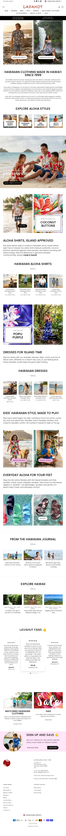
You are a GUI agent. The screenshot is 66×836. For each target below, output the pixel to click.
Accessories (22, 13)
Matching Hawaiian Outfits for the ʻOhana (12, 564)
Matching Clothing (51, 11)
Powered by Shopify (33, 826)
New (7, 11)
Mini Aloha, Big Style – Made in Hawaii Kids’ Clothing (53, 565)
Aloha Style (18, 724)
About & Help (36, 13)
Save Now (48, 720)
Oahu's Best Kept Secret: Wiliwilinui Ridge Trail (33, 612)
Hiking (5, 607)
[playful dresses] (17, 448)
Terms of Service (8, 805)
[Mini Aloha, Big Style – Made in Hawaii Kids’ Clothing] (53, 555)
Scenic (18, 607)
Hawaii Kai (27, 607)
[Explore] (17, 213)
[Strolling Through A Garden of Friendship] (12, 599)
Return (5, 797)
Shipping (5, 795)
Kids (28, 11)
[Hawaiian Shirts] (18, 42)
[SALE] (48, 700)
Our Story (6, 787)
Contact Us (6, 810)
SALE (46, 13)
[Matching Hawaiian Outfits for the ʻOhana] (12, 555)
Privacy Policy (7, 802)
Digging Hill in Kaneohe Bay (53, 612)
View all (33, 269)
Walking (12, 608)
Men (22, 11)
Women (14, 11)
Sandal (36, 11)
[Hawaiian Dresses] (48, 42)
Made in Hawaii (7, 792)
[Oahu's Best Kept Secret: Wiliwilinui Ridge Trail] (33, 599)
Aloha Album (7, 790)
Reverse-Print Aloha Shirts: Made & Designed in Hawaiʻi (33, 565)
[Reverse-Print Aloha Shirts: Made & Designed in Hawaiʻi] (33, 555)
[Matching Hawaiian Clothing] (17, 700)
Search (5, 807)
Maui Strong (37, 792)
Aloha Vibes (37, 787)
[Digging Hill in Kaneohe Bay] (53, 599)
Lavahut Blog (7, 800)
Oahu (14, 607)
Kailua (50, 607)
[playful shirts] (48, 448)
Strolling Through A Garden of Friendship (12, 612)
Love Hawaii (37, 790)
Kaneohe (10, 607)
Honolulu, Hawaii (8, 1)
